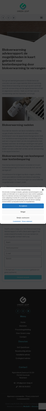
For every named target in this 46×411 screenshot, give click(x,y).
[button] (43, 190)
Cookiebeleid (17, 221)
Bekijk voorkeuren (23, 218)
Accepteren (23, 206)
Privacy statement (27, 221)
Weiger (23, 212)
